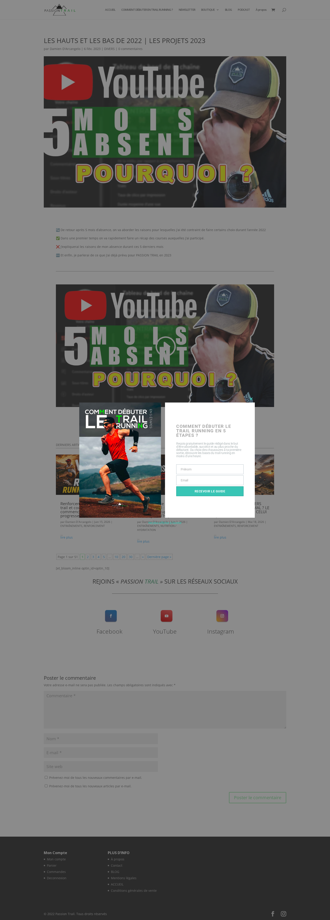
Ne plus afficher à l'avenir (165, 523)
